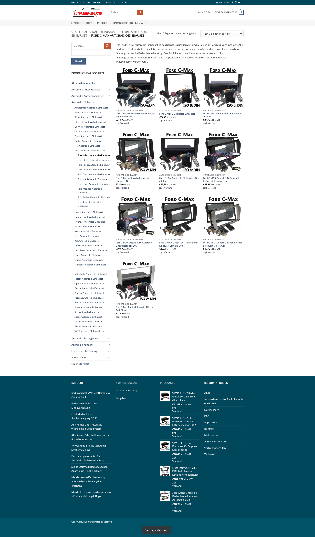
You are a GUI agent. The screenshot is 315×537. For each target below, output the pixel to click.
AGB (207, 392)
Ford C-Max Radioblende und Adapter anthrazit (222, 115)
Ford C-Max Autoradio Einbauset (94, 155)
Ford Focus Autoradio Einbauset (94, 164)
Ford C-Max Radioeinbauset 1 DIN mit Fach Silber (135, 309)
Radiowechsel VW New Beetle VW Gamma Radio (90, 395)
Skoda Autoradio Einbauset (88, 316)
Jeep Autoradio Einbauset (87, 236)
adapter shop (130, 390)
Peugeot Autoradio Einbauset (89, 288)
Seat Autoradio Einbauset (87, 312)
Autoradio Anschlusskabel (86, 89)
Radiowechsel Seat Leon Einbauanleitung (84, 405)
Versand (124, 123)
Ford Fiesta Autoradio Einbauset (94, 160)
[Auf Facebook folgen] (233, 2)
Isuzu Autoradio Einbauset (87, 226)
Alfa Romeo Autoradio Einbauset (91, 107)
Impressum (210, 422)
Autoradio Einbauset (101, 32)
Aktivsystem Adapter (83, 83)
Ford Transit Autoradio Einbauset (89, 204)
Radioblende (78, 357)
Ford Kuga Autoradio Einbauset (94, 184)
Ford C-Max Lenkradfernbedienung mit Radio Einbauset (135, 115)
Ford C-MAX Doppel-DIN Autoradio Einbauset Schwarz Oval (221, 180)
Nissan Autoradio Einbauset (88, 278)
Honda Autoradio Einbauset (88, 212)
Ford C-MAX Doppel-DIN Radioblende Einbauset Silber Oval (222, 244)
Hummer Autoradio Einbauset (89, 217)
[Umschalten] (109, 89)
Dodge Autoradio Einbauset (88, 141)
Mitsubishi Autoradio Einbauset (90, 274)
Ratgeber (101, 23)
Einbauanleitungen (121, 23)
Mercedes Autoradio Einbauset (90, 264)
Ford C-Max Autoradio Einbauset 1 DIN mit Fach (179, 180)
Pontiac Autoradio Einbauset (89, 293)
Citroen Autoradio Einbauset (89, 131)
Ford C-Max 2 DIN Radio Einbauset (177, 113)
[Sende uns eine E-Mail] (242, 2)
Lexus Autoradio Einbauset (88, 255)
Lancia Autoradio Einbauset (88, 245)
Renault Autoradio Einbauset (89, 302)
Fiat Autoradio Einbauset (87, 145)
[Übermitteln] (140, 12)
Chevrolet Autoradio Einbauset (90, 122)
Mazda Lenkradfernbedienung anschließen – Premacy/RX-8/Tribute (88, 481)
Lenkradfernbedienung (84, 350)
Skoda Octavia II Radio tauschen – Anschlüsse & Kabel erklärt (90, 468)
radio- (119, 390)
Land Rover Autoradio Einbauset (90, 250)
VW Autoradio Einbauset (87, 331)
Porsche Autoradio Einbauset (89, 297)
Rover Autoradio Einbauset (88, 307)
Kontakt (140, 23)
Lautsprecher (129, 382)
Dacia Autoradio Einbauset (88, 136)
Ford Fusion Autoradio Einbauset (94, 169)
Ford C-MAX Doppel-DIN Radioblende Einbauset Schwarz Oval (179, 244)
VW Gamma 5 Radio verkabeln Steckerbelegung (88, 447)
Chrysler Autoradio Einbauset (89, 126)
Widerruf (209, 454)
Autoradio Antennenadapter (87, 95)
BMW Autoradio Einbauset (88, 117)
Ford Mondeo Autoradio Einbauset (90, 190)
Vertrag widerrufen (215, 447)
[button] (222, 2)
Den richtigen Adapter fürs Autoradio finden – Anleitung (87, 458)
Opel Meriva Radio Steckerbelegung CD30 (84, 416)
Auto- (119, 382)
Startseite (77, 23)
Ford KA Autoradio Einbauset (93, 179)
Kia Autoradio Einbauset (86, 240)
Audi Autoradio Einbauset (87, 112)
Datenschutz (211, 409)
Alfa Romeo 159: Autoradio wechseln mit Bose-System (86, 426)
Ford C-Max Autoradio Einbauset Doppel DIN (132, 180)
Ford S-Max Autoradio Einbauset (94, 197)
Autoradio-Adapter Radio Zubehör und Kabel (224, 401)
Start (75, 32)
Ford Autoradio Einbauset (87, 150)
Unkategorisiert (80, 363)
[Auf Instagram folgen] (236, 2)
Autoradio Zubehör (82, 344)
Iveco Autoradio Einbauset (87, 231)
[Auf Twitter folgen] (239, 2)
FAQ (207, 416)
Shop (89, 23)
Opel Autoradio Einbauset (87, 283)
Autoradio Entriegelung (84, 338)
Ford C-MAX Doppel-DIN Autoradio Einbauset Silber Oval (134, 244)
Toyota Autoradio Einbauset (88, 326)
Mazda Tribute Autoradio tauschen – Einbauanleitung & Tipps (91, 494)
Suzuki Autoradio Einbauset (88, 321)
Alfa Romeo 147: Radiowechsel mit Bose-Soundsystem (90, 437)
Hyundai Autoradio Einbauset (89, 221)
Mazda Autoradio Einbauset (88, 259)
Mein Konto (211, 435)
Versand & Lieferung (215, 441)
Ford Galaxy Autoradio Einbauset (94, 174)
